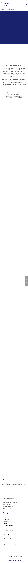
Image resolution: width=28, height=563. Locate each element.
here (19, 59)
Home (2, 9)
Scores (6, 537)
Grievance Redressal (9, 539)
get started (13, 132)
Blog (5, 523)
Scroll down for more (13, 35)
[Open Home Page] (5, 4)
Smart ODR (7, 535)
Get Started (7, 521)
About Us (6, 519)
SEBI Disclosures (9, 525)
